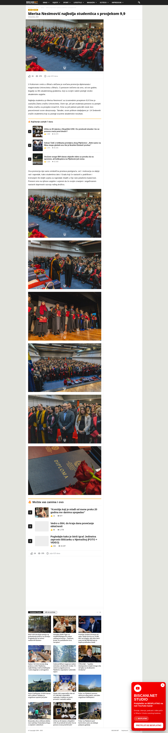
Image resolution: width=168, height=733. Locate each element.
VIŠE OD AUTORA (50, 612)
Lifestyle (78, 2)
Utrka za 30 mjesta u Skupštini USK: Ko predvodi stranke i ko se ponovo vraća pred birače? (64, 723)
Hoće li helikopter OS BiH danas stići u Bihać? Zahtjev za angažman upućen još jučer (39, 695)
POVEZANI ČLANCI (35, 612)
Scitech (103, 2)
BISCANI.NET (115, 730)
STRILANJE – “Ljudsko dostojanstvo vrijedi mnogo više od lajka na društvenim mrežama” (89, 667)
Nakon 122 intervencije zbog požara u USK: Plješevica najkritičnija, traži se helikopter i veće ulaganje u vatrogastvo (39, 667)
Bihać (42, 7)
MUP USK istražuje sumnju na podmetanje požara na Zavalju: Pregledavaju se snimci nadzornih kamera (39, 637)
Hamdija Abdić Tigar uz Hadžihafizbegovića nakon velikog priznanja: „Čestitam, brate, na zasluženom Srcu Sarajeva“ (63, 638)
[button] (138, 2)
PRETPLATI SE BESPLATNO (148, 725)
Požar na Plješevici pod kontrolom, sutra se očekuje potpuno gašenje (88, 723)
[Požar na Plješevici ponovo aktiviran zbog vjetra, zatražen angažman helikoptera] (89, 683)
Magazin (91, 2)
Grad (45, 2)
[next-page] (100, 612)
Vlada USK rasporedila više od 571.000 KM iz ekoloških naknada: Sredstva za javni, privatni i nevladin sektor (64, 696)
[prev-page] (97, 612)
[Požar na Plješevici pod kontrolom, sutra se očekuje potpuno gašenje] (89, 710)
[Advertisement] (65, 581)
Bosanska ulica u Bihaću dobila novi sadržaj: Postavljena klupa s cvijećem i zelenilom (39, 723)
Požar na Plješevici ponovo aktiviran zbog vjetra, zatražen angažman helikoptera (89, 695)
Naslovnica (31, 7)
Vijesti (55, 2)
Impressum (116, 2)
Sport (65, 2)
